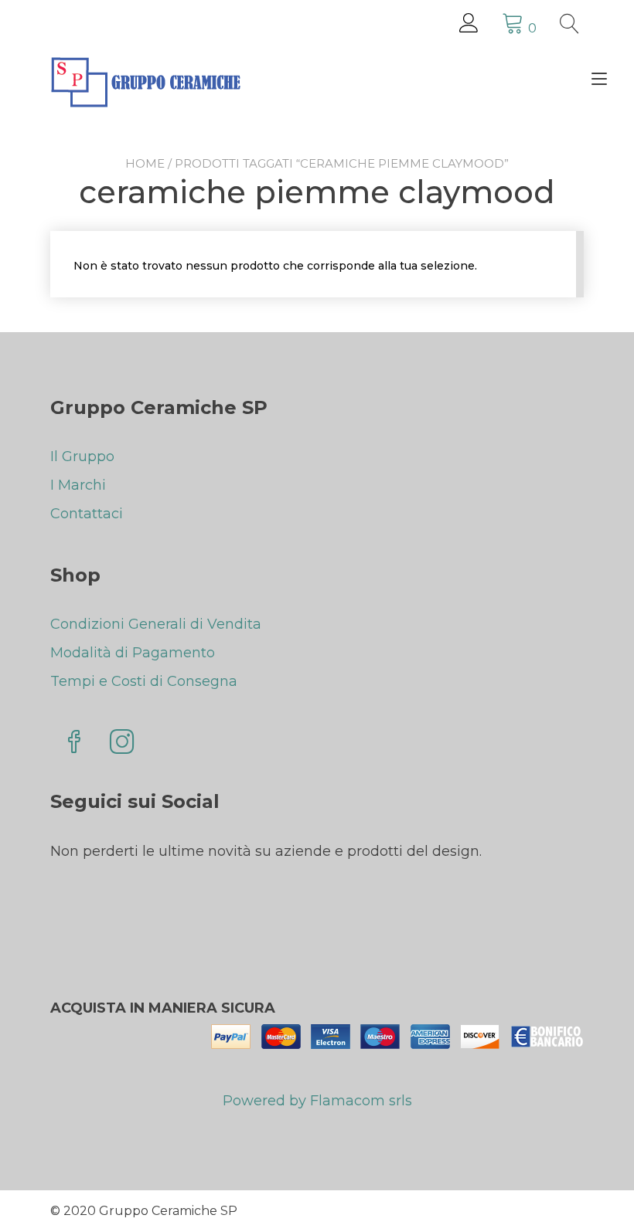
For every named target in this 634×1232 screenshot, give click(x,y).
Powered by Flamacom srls (317, 1100)
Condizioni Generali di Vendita (155, 624)
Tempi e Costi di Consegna (143, 681)
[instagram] (122, 743)
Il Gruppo (82, 456)
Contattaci (86, 513)
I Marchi (78, 485)
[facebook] (74, 743)
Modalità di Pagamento (132, 652)
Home (145, 163)
